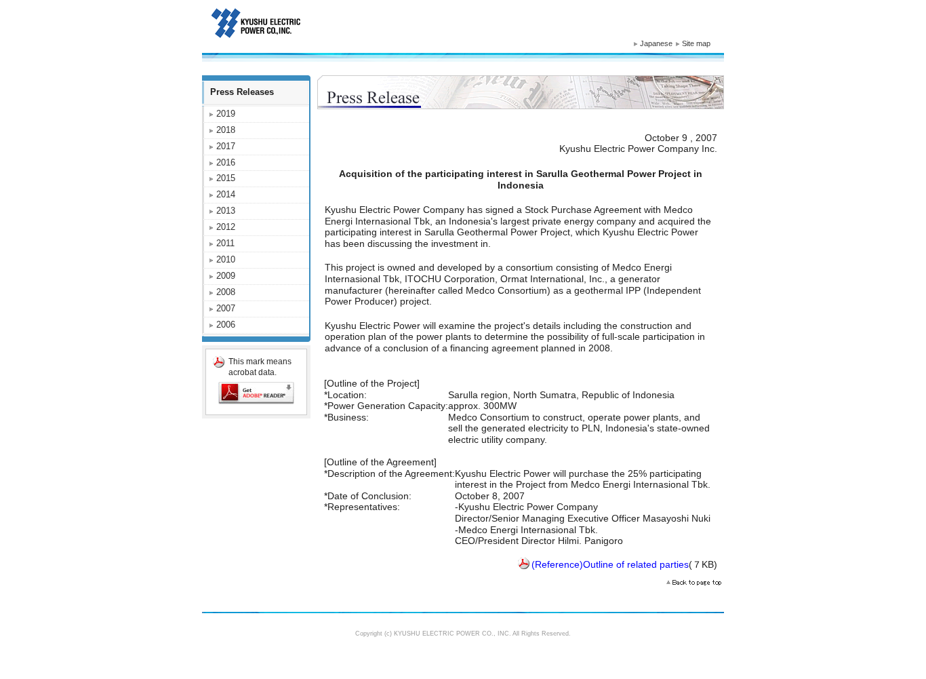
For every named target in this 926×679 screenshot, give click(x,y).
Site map (696, 43)
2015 (225, 178)
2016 (225, 162)
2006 (225, 324)
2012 (225, 227)
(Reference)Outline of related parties (610, 564)
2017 (225, 146)
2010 (225, 259)
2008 (225, 292)
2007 (225, 308)
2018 (225, 130)
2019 (225, 114)
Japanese (656, 43)
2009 (225, 276)
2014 (225, 194)
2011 (225, 243)
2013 (225, 211)
